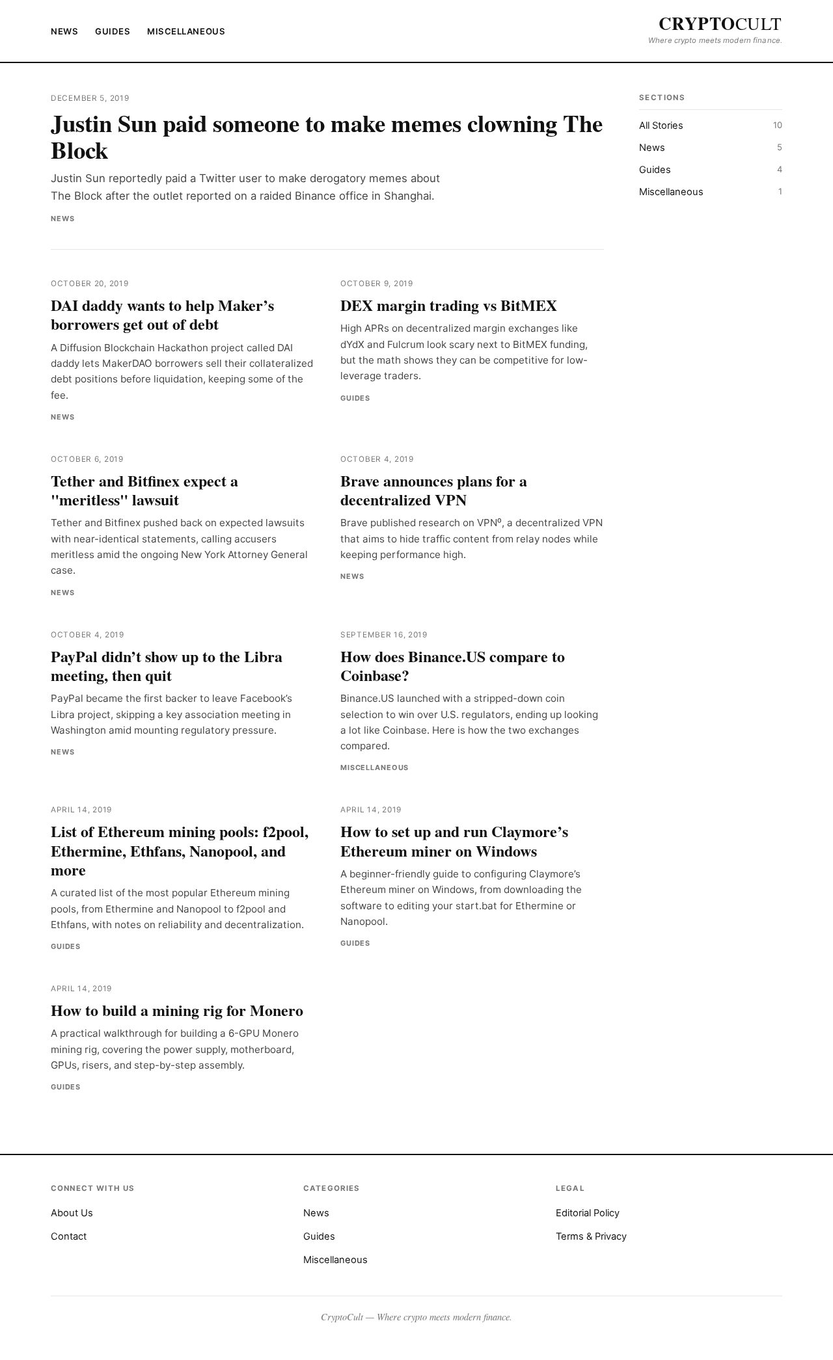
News (64, 31)
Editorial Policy (588, 1213)
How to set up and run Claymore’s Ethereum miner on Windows (454, 840)
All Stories (710, 125)
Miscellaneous (186, 31)
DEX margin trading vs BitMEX (448, 304)
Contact (69, 1236)
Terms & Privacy (591, 1236)
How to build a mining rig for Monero (177, 1009)
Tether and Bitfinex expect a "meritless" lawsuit (144, 490)
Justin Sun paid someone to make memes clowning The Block (327, 136)
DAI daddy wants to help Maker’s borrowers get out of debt (162, 314)
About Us (72, 1213)
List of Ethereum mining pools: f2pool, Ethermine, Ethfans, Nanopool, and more (179, 850)
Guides (112, 31)
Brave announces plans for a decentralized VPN (433, 490)
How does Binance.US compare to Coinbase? (452, 665)
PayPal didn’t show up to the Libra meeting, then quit (166, 665)
